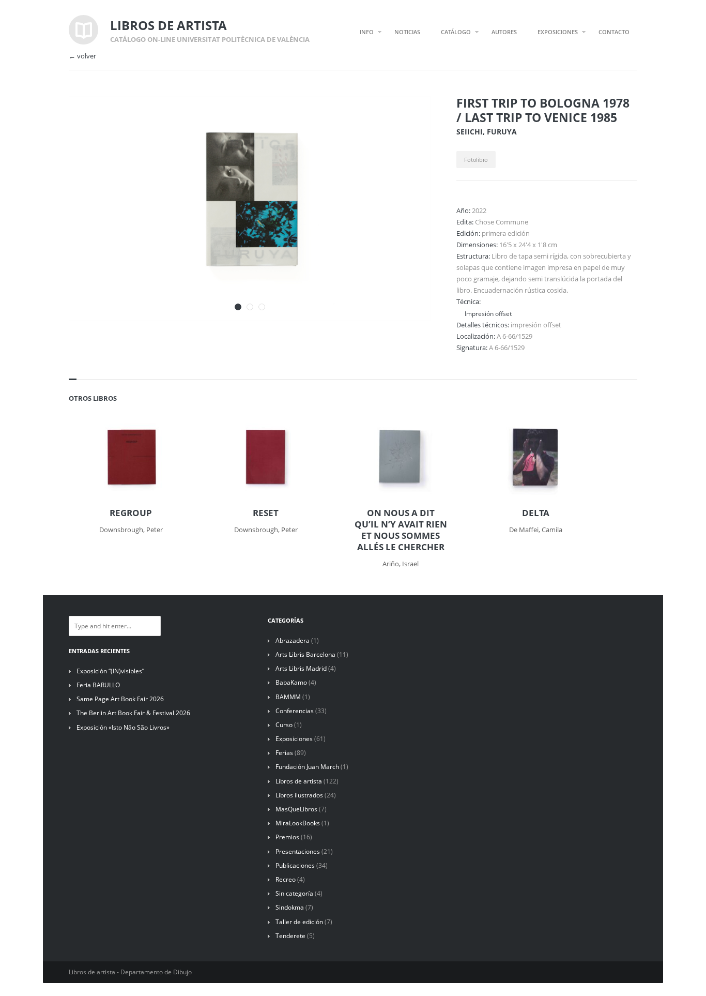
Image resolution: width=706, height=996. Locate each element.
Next (409, 118)
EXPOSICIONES (558, 32)
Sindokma (289, 907)
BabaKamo (291, 682)
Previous (391, 118)
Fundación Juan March (307, 766)
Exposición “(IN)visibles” (110, 671)
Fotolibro (476, 159)
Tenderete (290, 935)
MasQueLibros (296, 809)
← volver (82, 56)
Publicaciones (295, 865)
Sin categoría (294, 893)
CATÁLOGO (456, 32)
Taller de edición (299, 921)
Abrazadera (292, 640)
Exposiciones (294, 738)
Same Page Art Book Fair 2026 (120, 699)
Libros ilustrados (299, 795)
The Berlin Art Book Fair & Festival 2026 (133, 712)
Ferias (284, 752)
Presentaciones (297, 851)
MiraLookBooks (297, 823)
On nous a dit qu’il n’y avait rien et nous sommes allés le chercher (401, 530)
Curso (284, 724)
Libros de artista (298, 781)
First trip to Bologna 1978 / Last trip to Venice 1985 (543, 110)
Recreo (285, 879)
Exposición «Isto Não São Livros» (123, 727)
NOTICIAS (407, 32)
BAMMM (288, 696)
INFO (367, 32)
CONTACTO (614, 32)
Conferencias (294, 710)
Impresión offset (488, 313)
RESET (266, 513)
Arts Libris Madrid (301, 668)
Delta (535, 513)
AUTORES (504, 32)
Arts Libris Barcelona (305, 654)
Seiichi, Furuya (486, 132)
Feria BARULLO (98, 685)
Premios (287, 837)
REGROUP (131, 513)
